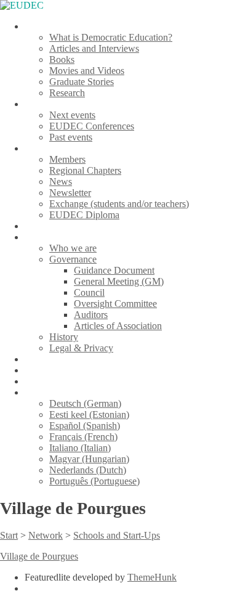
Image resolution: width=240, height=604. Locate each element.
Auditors (91, 314)
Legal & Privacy (81, 348)
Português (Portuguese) (94, 481)
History (63, 337)
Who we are (73, 248)
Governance (73, 259)
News (60, 181)
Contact (40, 381)
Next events (72, 115)
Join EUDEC (51, 226)
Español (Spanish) (84, 425)
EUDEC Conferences (91, 126)
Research (67, 93)
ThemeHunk (152, 577)
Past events (70, 137)
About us (42, 237)
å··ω (33, 392)
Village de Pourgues (39, 556)
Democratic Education (68, 26)
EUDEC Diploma (84, 215)
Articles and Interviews (94, 48)
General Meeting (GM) (119, 281)
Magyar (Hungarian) (89, 459)
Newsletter (70, 192)
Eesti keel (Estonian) (89, 414)
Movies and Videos (86, 70)
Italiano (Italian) (80, 448)
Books (61, 59)
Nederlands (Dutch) (87, 470)
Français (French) (83, 436)
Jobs (33, 370)
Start (9, 535)
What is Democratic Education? (110, 37)
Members (67, 159)
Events (38, 104)
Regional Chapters (85, 170)
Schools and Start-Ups (116, 535)
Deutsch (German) (85, 403)
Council (89, 292)
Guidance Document (114, 270)
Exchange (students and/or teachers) (119, 203)
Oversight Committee (115, 303)
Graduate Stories (81, 81)
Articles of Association (118, 325)
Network (42, 148)
